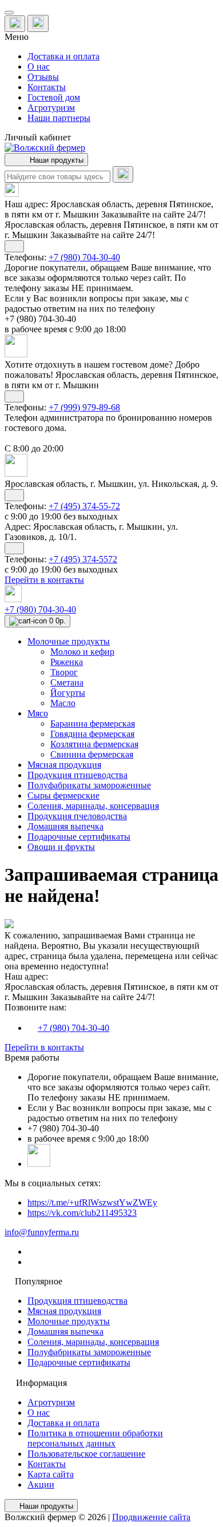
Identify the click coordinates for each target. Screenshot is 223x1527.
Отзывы (43, 77)
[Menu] (9, 12)
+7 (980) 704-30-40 (84, 257)
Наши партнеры (58, 118)
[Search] (123, 174)
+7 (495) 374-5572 (83, 559)
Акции (40, 1484)
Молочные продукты (68, 1321)
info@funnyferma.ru (42, 1232)
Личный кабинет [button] (38, 137)
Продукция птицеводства (77, 1301)
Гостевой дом (53, 97)
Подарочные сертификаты (78, 1362)
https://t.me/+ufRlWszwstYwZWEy (92, 1202)
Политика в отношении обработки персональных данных (95, 1438)
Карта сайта (50, 1474)
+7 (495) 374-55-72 (84, 506)
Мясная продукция (64, 1311)
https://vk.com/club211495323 (82, 1213)
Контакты (46, 87)
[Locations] (15, 23)
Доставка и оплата (63, 56)
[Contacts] (38, 23)
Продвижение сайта (151, 1517)
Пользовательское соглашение (86, 1453)
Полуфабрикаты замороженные (89, 1352)
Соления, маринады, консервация (93, 1342)
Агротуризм (51, 107)
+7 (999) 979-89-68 (84, 407)
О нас (38, 66)
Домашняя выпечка (65, 1331)
